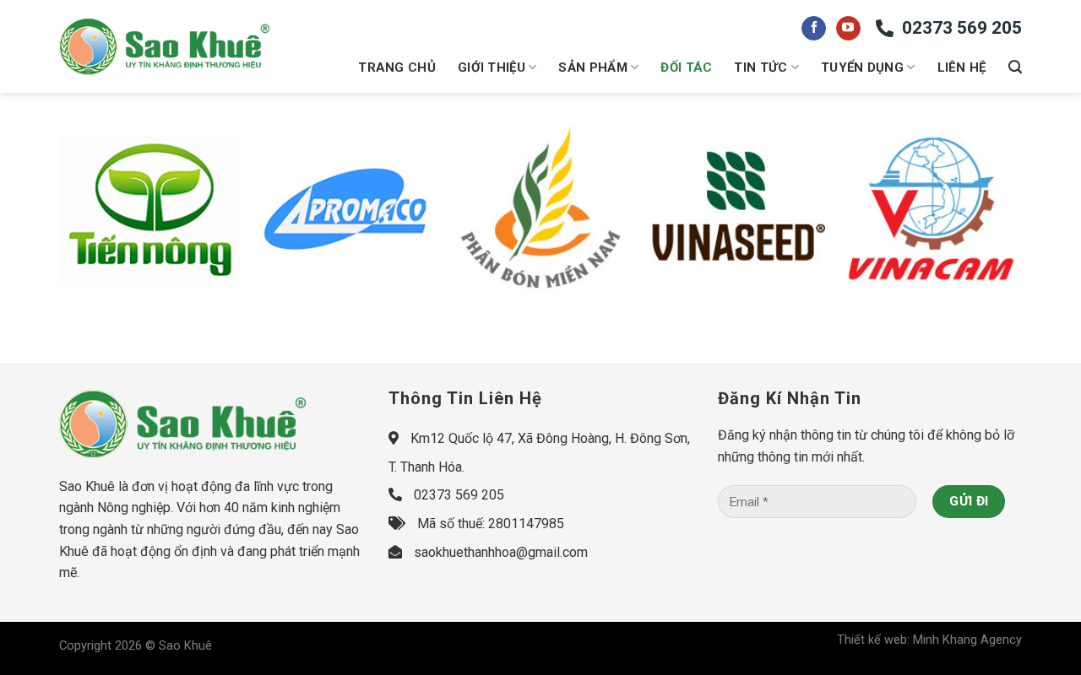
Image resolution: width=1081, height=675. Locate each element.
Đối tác (686, 67)
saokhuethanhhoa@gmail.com (501, 552)
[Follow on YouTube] (848, 28)
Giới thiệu (491, 67)
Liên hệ (961, 67)
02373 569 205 (962, 28)
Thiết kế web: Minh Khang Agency (929, 640)
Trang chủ (397, 67)
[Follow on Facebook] (813, 28)
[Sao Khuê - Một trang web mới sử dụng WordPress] (164, 47)
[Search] (1015, 67)
